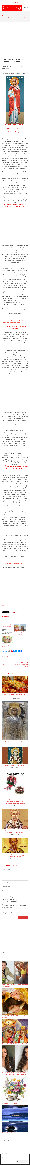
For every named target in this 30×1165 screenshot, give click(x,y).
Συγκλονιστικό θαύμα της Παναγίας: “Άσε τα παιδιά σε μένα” (15, 1043)
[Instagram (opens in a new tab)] (17, 2)
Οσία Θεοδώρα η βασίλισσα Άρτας (15, 742)
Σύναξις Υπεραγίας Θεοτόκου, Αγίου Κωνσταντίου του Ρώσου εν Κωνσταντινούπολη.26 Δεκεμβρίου (15, 801)
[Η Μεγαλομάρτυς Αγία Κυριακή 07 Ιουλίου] (8, 629)
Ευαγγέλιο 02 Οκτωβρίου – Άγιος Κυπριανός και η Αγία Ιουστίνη (14, 695)
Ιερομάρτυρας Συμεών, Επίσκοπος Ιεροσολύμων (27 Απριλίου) (15, 831)
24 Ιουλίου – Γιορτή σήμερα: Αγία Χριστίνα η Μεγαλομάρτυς (19, 633)
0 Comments (6, 68)
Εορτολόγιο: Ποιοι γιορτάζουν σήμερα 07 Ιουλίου (7, 645)
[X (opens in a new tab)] (13, 2)
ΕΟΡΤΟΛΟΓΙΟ (18, 66)
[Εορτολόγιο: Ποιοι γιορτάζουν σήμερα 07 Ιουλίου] (7, 639)
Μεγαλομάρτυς (7, 656)
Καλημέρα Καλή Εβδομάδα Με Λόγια (10, 1103)
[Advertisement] (15, 41)
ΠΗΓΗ (3, 606)
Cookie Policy (5, 1159)
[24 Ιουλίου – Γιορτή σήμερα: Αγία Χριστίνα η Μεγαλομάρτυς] (20, 627)
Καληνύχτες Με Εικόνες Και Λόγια (9, 1132)
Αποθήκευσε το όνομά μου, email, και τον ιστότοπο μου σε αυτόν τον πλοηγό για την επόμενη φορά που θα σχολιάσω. (13, 899)
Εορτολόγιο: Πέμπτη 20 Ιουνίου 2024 (15, 765)
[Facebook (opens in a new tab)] (15, 2)
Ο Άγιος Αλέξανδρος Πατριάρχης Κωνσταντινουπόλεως (15, 855)
